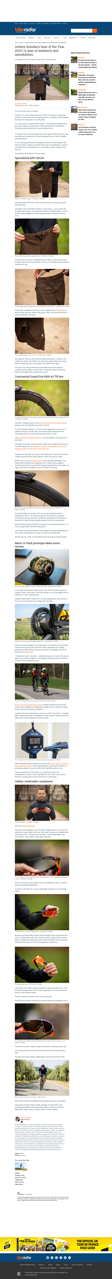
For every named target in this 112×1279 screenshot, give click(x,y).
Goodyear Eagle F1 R (22, 449)
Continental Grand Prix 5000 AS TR (30, 438)
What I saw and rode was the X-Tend (28, 705)
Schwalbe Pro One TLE (58, 446)
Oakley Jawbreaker (28, 826)
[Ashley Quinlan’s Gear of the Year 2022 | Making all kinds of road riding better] (21, 1166)
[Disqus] (44, 1213)
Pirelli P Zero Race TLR (40, 449)
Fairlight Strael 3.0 (36, 461)
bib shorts (60, 310)
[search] (94, 31)
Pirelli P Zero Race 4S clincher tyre (51, 423)
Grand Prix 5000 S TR (41, 446)
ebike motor (29, 652)
